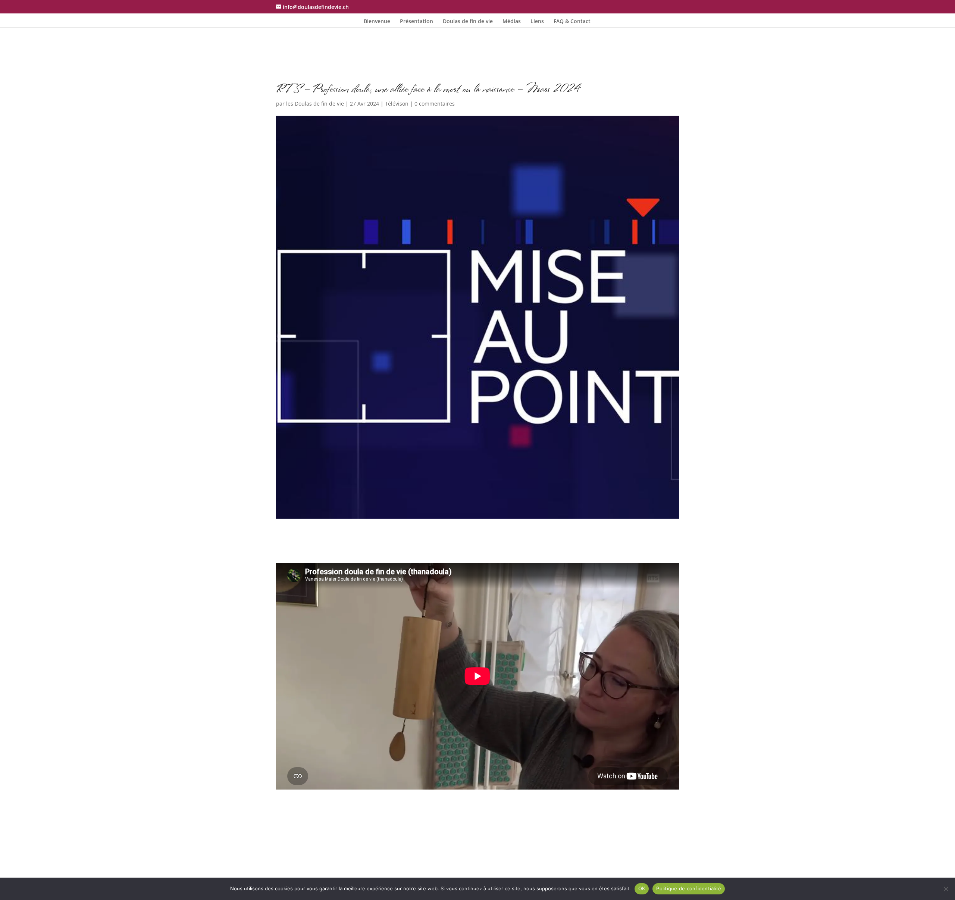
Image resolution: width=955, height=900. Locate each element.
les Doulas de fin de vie (315, 103)
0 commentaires (434, 103)
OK (641, 888)
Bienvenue (377, 22)
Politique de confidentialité (688, 888)
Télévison (396, 103)
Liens (537, 22)
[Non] (945, 889)
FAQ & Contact (572, 22)
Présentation (416, 22)
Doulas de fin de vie (468, 22)
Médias (511, 22)
